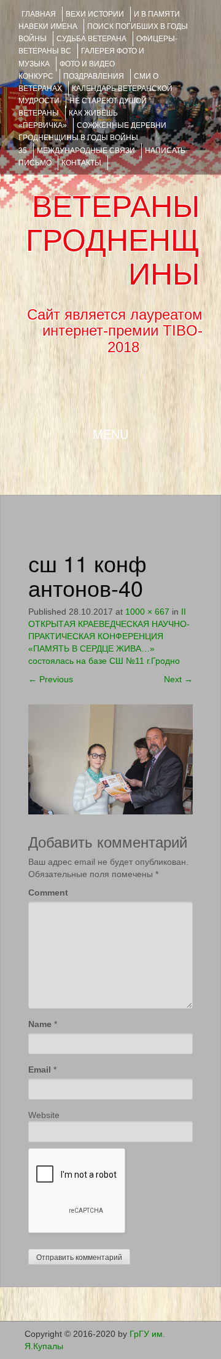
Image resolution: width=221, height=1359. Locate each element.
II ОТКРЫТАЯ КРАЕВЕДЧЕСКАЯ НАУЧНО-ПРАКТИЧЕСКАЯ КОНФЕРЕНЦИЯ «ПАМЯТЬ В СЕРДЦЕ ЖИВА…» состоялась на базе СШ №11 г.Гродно (109, 636)
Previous (50, 679)
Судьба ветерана (91, 38)
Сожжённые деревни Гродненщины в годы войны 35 (92, 137)
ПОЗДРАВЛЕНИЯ (93, 76)
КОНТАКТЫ (81, 163)
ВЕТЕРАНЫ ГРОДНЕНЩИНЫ (113, 240)
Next (178, 679)
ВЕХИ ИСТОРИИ (95, 14)
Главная (38, 14)
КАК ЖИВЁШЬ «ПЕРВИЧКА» (68, 119)
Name (40, 1024)
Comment (48, 892)
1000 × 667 (147, 611)
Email (39, 1069)
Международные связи (86, 150)
